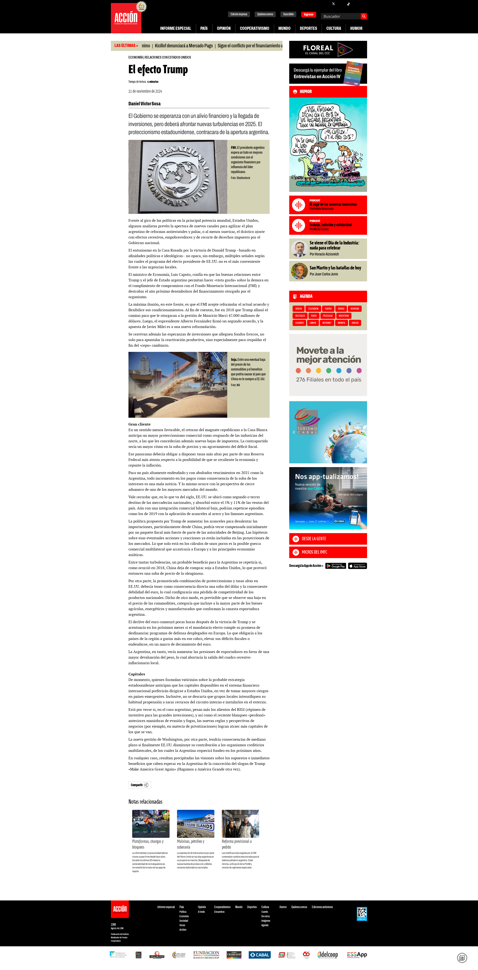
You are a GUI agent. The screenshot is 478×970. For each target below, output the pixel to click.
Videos (298, 309)
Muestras (344, 316)
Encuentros (219, 912)
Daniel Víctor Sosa (144, 104)
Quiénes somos (265, 14)
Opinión (224, 29)
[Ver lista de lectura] (462, 957)
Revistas (355, 309)
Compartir (137, 785)
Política (182, 912)
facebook (326, 4)
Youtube (356, 4)
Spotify (363, 4)
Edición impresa (239, 14)
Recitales (300, 316)
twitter (333, 3)
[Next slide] (362, 432)
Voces (182, 925)
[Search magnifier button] (364, 16)
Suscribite (288, 14)
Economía (135, 57)
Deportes (308, 29)
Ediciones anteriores (322, 907)
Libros (313, 323)
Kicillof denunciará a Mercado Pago (153, 46)
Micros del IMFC (314, 552)
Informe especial (175, 29)
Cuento (264, 912)
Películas (328, 316)
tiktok (348, 4)
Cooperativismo (254, 29)
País (204, 29)
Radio (314, 316)
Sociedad (183, 920)
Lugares (299, 323)
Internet (326, 323)
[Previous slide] (294, 432)
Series (341, 309)
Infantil (341, 323)
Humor (356, 29)
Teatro (328, 309)
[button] (326, 459)
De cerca (265, 916)
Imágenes (265, 920)
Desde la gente (314, 538)
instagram (341, 4)
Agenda (264, 925)
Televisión (313, 309)
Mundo (284, 29)
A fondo (201, 912)
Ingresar (309, 14)
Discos (355, 323)
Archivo (182, 929)
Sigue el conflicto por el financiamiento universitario (229, 46)
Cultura (333, 29)
